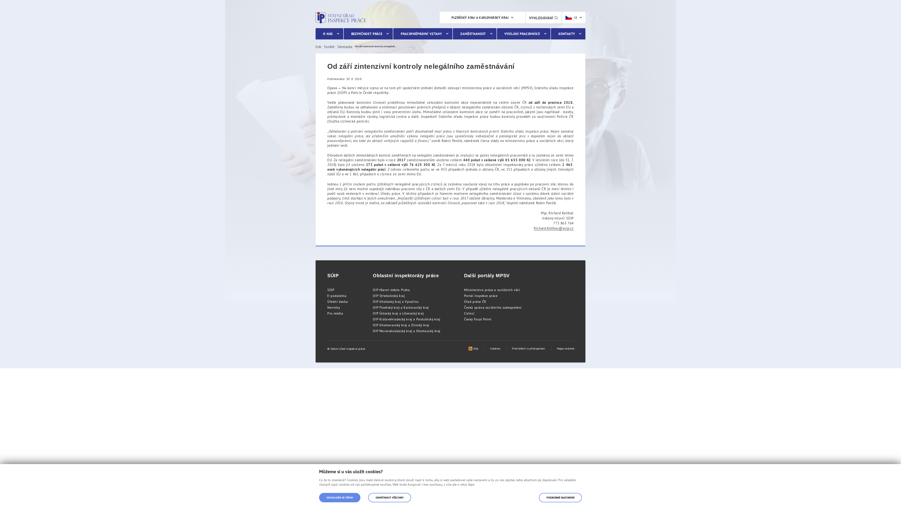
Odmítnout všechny (390, 497)
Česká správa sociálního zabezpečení (493, 307)
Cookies (495, 348)
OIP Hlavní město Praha (391, 290)
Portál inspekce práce (481, 296)
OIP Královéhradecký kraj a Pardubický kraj (406, 319)
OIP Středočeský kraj (389, 296)
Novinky (333, 307)
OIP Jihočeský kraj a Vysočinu (396, 302)
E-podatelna (337, 296)
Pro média (335, 313)
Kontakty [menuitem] (566, 34)
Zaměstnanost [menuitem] (473, 34)
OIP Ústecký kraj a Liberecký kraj (398, 313)
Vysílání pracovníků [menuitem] (522, 34)
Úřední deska (337, 302)
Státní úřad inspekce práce (341, 17)
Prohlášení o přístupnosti (528, 348)
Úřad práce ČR (475, 302)
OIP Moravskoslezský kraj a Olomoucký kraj (406, 331)
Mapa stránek (565, 348)
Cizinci (469, 313)
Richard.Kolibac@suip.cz (554, 228)
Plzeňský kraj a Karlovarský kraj (480, 17)
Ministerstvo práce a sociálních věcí (492, 290)
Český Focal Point (477, 319)
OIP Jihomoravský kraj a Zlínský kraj (401, 325)
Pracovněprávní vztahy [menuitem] (421, 34)
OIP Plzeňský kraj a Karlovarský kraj (401, 307)
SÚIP (330, 290)
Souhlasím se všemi (340, 497)
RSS (475, 348)
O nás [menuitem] (328, 34)
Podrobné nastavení (560, 497)
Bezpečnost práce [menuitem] (366, 34)
